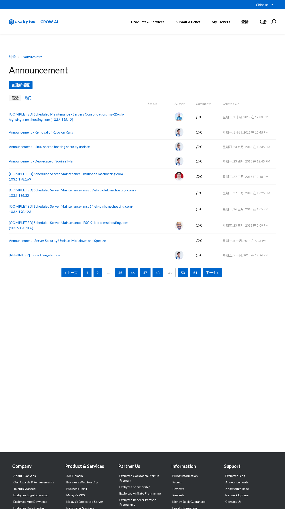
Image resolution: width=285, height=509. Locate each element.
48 (158, 272)
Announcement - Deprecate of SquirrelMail (41, 161)
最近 (15, 98)
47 (145, 272)
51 (195, 272)
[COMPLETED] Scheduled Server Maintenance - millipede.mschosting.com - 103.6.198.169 (67, 176)
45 (120, 272)
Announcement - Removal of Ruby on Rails (41, 132)
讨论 (12, 57)
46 (133, 272)
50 (183, 272)
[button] (273, 22)
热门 (28, 98)
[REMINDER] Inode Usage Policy (34, 255)
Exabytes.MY (31, 57)
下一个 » (212, 272)
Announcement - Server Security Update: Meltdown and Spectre (57, 240)
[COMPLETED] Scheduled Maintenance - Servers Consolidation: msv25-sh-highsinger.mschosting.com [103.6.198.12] (66, 117)
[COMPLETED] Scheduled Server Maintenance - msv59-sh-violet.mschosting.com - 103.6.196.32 (72, 192)
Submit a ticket (188, 22)
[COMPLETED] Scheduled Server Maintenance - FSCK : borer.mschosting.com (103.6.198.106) (68, 225)
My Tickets (221, 22)
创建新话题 (21, 85)
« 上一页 (71, 272)
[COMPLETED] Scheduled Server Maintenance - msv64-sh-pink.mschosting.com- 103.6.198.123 (71, 209)
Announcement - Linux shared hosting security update (49, 146)
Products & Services (148, 22)
